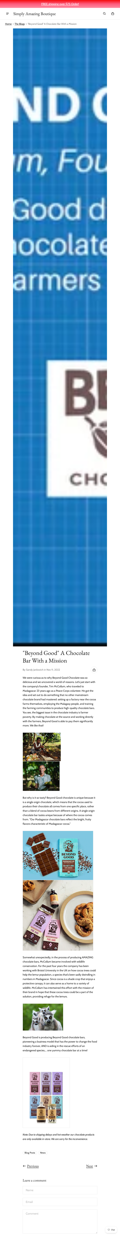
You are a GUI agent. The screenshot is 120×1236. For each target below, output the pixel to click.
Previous (33, 1166)
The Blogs (20, 23)
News (43, 1152)
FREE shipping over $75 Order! (60, 4)
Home (8, 23)
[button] (104, 14)
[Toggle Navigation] (7, 14)
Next (89, 1166)
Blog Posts (30, 1152)
